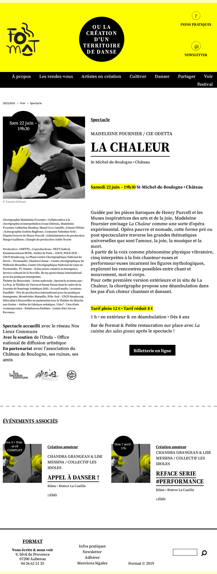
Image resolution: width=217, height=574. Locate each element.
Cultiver (138, 76)
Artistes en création (101, 76)
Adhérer (92, 557)
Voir (208, 76)
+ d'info (52, 494)
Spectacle (36, 103)
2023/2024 (9, 103)
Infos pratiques (92, 546)
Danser (162, 76)
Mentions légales (92, 563)
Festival (205, 84)
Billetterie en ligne (152, 350)
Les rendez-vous (56, 76)
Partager (187, 76)
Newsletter (92, 552)
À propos (21, 76)
